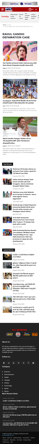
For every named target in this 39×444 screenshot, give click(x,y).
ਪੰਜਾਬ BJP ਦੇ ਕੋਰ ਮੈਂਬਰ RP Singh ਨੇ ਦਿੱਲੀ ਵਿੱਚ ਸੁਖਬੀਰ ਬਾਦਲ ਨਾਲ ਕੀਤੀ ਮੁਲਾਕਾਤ (23, 276)
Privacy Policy (27, 440)
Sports (6, 391)
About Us (9, 437)
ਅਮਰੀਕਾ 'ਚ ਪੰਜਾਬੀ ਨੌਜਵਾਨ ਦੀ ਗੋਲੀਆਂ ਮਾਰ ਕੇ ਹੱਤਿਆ (23, 256)
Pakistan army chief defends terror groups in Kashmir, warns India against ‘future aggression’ (24, 195)
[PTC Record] (18, 334)
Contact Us (6, 440)
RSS (12, 442)
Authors (32, 437)
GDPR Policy (6, 442)
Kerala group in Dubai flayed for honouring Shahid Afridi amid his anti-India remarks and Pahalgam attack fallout (24, 208)
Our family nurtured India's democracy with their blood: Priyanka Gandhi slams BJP (20, 64)
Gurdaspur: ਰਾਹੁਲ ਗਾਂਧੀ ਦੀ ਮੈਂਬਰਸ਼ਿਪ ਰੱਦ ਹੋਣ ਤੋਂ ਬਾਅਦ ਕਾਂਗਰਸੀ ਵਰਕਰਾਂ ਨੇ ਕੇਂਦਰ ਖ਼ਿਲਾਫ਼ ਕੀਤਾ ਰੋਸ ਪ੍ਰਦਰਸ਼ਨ (19, 102)
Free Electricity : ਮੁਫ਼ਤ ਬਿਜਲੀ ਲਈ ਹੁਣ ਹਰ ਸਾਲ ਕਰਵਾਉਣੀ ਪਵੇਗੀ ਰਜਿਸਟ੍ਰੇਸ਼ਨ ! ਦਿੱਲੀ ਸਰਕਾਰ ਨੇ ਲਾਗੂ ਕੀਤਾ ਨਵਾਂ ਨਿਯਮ (24, 287)
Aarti (4, 106)
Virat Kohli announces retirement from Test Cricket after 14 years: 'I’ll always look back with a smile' (23, 221)
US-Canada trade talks (27, 16)
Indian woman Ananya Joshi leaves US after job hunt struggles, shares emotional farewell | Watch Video (23, 183)
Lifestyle (7, 380)
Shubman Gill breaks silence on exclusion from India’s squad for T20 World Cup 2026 (24, 171)
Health (6, 377)
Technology (8, 386)
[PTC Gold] (35, 334)
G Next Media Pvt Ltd (8, 435)
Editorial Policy (17, 437)
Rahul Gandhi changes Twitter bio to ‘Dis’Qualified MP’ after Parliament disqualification (17, 141)
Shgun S (5, 68)
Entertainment (9, 374)
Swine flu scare (21, 16)
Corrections (26, 437)
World (6, 388)
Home (4, 25)
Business (7, 372)
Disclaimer (13, 440)
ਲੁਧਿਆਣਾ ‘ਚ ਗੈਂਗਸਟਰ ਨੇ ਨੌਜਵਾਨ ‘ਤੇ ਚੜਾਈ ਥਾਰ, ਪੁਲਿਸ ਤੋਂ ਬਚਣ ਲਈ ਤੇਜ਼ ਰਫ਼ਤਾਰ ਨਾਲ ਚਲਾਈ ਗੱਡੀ (24, 265)
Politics (6, 383)
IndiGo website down (33, 16)
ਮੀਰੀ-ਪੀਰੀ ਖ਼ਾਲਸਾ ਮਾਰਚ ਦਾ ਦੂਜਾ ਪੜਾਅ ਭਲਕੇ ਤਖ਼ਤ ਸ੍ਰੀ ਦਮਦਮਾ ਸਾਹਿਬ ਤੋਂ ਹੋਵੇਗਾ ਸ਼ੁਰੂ (24, 299)
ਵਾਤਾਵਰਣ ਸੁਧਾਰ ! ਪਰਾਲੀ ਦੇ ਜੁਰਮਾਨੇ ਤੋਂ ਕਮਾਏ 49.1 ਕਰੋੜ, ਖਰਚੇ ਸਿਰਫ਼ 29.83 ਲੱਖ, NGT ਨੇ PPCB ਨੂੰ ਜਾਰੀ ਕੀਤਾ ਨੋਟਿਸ (24, 310)
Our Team (19, 440)
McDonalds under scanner (14, 16)
